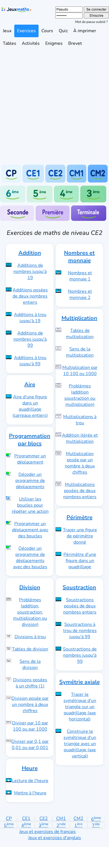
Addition (29, 253)
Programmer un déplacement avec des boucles (30, 530)
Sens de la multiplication (80, 352)
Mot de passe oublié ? (91, 22)
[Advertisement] (54, 107)
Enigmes (54, 43)
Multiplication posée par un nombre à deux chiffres (80, 463)
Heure (30, 768)
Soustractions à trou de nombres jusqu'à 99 (80, 630)
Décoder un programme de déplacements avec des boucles (30, 557)
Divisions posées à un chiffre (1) (30, 683)
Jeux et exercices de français (47, 832)
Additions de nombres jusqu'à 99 (30, 339)
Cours (47, 31)
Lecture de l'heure (30, 781)
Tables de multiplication (80, 333)
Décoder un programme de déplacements (30, 480)
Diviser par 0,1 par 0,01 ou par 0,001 (30, 744)
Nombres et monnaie (79, 256)
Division (29, 587)
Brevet (75, 43)
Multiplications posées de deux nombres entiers (79, 490)
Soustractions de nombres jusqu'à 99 (80, 655)
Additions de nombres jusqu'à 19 (30, 271)
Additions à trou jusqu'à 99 (30, 361)
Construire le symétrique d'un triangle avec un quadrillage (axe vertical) (79, 743)
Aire (29, 384)
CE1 (26, 818)
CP (9, 818)
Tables (9, 43)
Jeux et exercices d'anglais (54, 838)
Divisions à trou (30, 637)
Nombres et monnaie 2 (80, 294)
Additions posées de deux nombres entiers (30, 296)
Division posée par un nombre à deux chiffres (30, 704)
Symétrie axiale (79, 682)
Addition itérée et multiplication (80, 438)
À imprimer (84, 31)
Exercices (26, 31)
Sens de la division (30, 664)
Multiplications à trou (79, 420)
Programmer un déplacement (30, 459)
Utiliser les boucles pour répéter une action (30, 505)
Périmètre (80, 517)
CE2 (43, 818)
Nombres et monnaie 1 (80, 276)
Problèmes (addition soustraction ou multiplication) (79, 395)
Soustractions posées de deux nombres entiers (79, 606)
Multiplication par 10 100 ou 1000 (80, 370)
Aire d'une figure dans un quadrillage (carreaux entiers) (30, 406)
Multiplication (79, 318)
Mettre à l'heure (30, 793)
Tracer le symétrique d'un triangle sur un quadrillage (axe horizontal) (79, 706)
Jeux (7, 31)
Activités (31, 43)
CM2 (78, 818)
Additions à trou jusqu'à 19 (30, 318)
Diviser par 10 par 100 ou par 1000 (30, 726)
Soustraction (79, 587)
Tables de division (30, 649)
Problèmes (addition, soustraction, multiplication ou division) (30, 612)
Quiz (63, 31)
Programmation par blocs (29, 439)
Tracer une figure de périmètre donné (80, 536)
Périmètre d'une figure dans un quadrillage (79, 560)
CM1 (61, 818)
